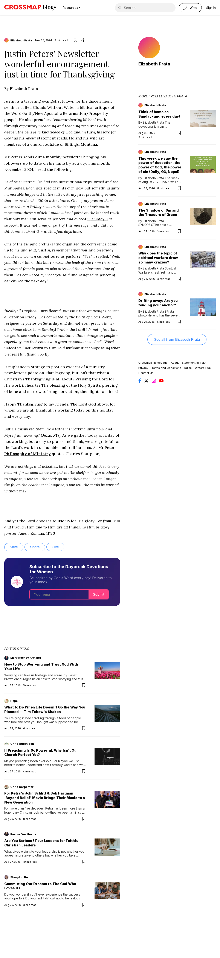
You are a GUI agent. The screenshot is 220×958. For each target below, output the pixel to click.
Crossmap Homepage (153, 362)
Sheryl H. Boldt (21, 877)
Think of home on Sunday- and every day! (159, 114)
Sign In (211, 7)
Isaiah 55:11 (37, 354)
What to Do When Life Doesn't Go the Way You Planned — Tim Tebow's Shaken (44, 709)
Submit (98, 594)
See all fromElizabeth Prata (177, 339)
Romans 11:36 (43, 533)
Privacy (143, 367)
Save (14, 547)
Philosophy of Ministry (27, 453)
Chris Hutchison (22, 743)
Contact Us (145, 373)
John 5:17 (50, 435)
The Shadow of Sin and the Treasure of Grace (158, 212)
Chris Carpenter (22, 786)
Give (55, 547)
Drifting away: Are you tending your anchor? (158, 302)
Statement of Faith (194, 362)
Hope (14, 700)
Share (35, 547)
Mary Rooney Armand (25, 657)
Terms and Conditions (166, 367)
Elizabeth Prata (21, 40)
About (175, 362)
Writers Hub (203, 367)
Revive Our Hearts (23, 834)
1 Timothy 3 (97, 218)
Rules (188, 367)
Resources (70, 7)
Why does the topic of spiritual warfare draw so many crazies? (158, 257)
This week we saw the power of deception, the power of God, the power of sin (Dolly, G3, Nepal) (159, 165)
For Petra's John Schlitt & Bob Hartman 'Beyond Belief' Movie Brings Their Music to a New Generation (44, 797)
